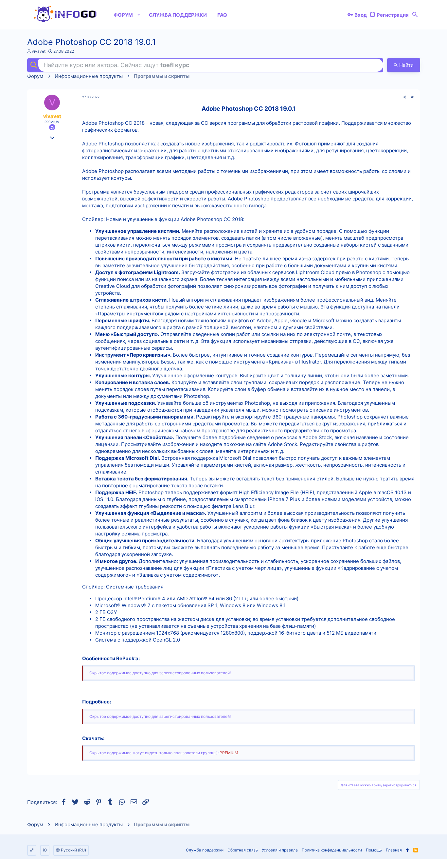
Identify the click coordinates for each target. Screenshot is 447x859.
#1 (413, 97)
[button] (139, 15)
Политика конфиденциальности (332, 850)
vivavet (38, 51)
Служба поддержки (205, 850)
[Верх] (407, 850)
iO (45, 850)
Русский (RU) (73, 850)
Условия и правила (280, 850)
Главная (394, 850)
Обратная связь (242, 850)
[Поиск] (415, 15)
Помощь (374, 850)
